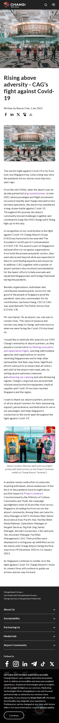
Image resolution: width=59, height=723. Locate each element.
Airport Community (15, 644)
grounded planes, (36, 193)
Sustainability (12, 618)
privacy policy (47, 707)
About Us (9, 609)
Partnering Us (12, 627)
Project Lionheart (33, 493)
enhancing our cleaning (20, 376)
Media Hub (10, 636)
